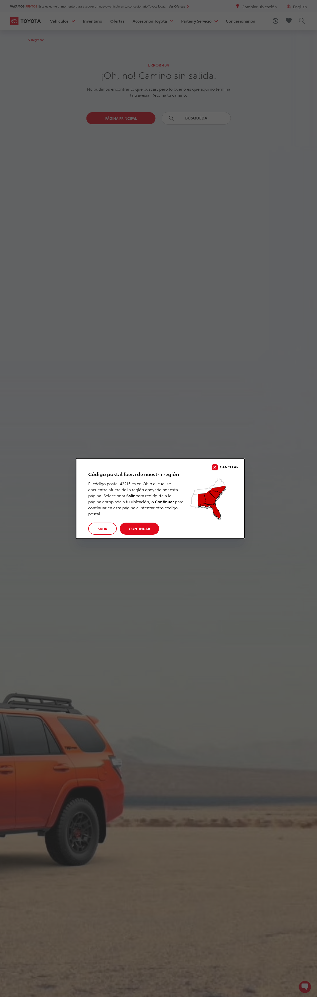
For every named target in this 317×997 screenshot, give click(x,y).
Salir (102, 528)
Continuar (139, 528)
